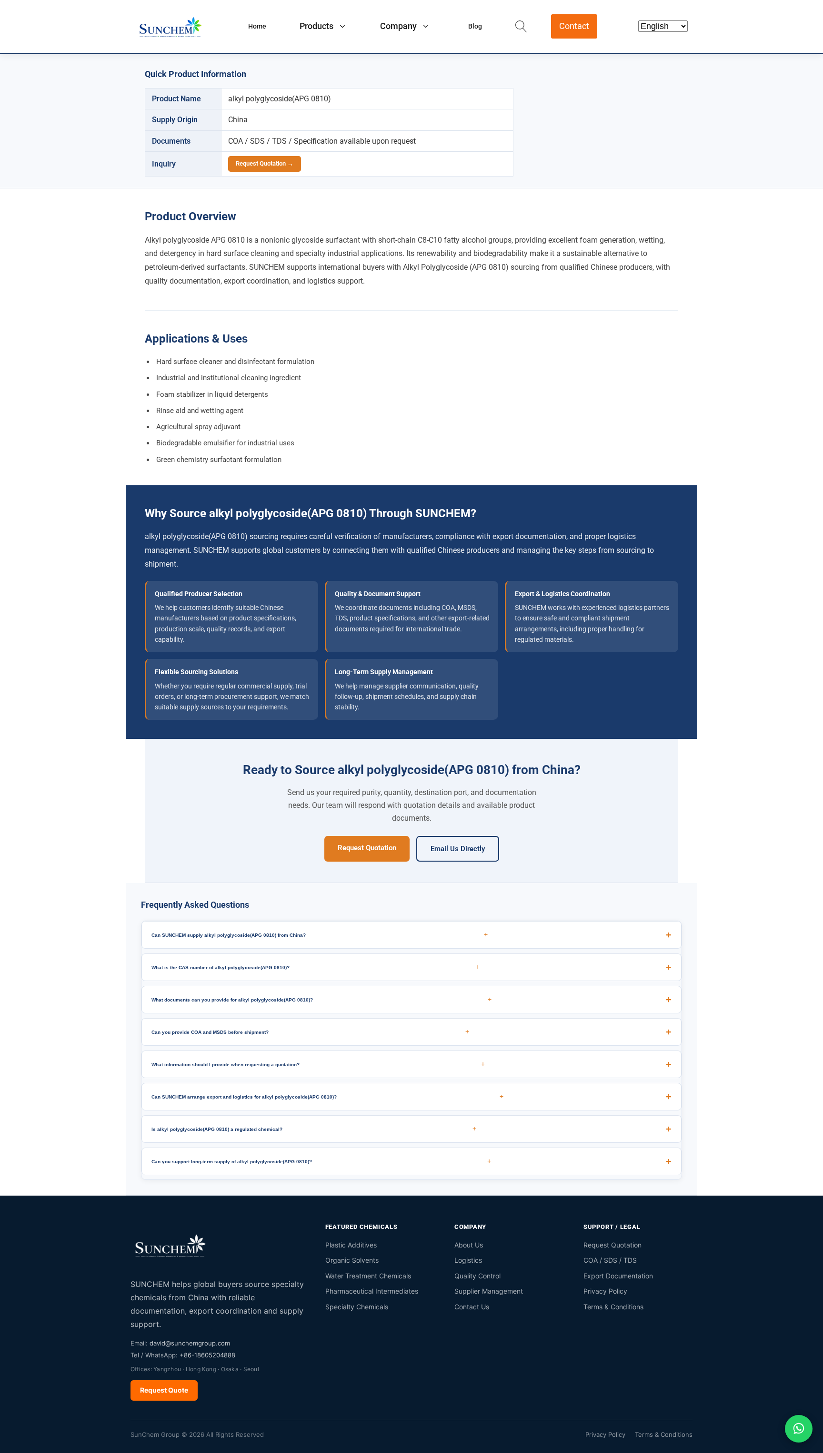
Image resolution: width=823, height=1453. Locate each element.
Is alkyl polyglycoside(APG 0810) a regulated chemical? (313, 1128)
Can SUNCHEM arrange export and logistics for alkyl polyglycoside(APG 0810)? (327, 1096)
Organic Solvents (352, 1260)
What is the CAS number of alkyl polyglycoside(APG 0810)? (315, 967)
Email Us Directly (458, 848)
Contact (574, 26)
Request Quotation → (264, 163)
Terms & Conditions (613, 1307)
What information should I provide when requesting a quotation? (318, 1064)
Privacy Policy (605, 1291)
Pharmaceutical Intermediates (371, 1291)
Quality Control (477, 1276)
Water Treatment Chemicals (368, 1276)
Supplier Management (488, 1291)
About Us (468, 1245)
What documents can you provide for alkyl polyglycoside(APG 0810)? (321, 999)
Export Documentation (618, 1276)
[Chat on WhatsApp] (799, 1429)
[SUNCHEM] (170, 1245)
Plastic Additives (351, 1245)
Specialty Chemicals (356, 1307)
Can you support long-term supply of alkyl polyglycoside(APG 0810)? (321, 1161)
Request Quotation (367, 848)
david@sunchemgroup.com (190, 1343)
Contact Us (471, 1307)
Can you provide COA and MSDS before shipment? (310, 1031)
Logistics (468, 1260)
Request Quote (164, 1390)
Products (316, 26)
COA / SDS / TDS (610, 1260)
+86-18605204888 (207, 1355)
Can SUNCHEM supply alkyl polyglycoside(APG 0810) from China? (319, 934)
